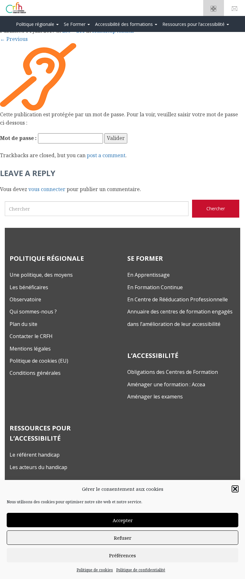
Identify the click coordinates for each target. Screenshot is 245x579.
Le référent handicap (35, 454)
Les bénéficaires (29, 287)
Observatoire (25, 299)
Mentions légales (30, 348)
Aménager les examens (155, 396)
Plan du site (23, 324)
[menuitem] (37, 24)
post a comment (106, 155)
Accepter (123, 520)
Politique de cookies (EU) (39, 360)
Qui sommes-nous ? (33, 311)
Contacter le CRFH (31, 336)
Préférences (122, 555)
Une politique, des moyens (41, 274)
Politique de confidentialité (140, 570)
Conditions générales (35, 372)
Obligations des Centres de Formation (172, 371)
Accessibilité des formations (124, 24)
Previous (14, 38)
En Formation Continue (155, 287)
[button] (235, 489)
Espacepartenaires (213, 8)
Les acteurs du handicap (38, 467)
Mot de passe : (19, 138)
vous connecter (46, 189)
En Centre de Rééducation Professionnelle (177, 299)
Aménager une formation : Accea (166, 384)
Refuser (122, 538)
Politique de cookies (95, 570)
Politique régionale (36, 24)
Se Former (75, 24)
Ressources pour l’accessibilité (194, 24)
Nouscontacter (234, 8)
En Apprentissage (148, 274)
